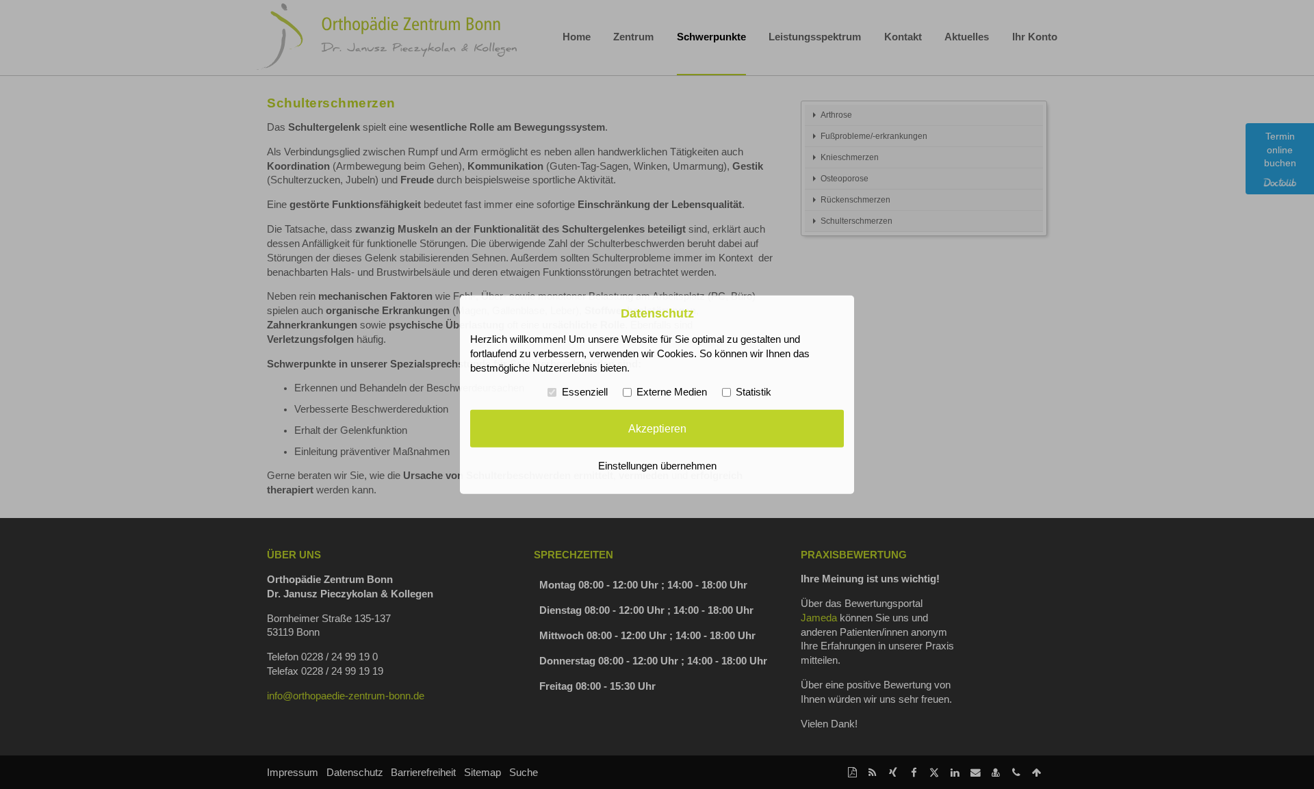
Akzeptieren (657, 428)
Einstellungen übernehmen (657, 466)
